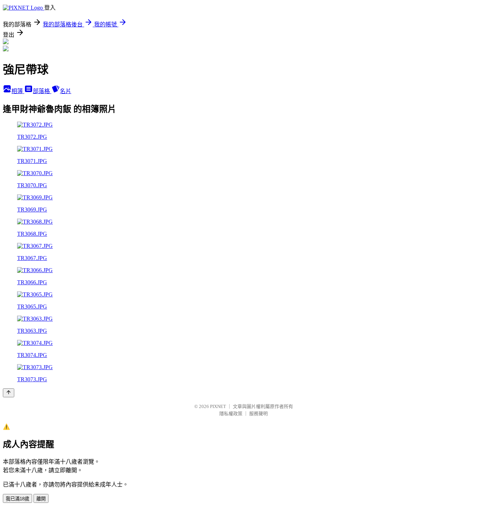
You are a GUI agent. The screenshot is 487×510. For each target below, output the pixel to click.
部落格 (42, 91)
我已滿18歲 (17, 498)
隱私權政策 (230, 413)
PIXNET (218, 406)
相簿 (17, 91)
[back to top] (8, 392)
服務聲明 (258, 413)
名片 (65, 91)
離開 (41, 498)
